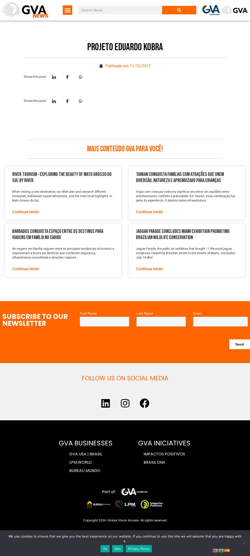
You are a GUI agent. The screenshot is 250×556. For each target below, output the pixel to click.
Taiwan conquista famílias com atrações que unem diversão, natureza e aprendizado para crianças (180, 177)
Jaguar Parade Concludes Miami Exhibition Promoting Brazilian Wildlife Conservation (182, 234)
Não (118, 549)
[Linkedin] (105, 403)
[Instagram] (125, 403)
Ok (105, 549)
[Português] (221, 550)
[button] (67, 10)
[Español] (227, 550)
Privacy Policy (139, 549)
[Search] (179, 10)
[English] (215, 550)
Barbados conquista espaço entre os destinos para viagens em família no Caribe (57, 234)
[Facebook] (144, 403)
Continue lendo (25, 212)
